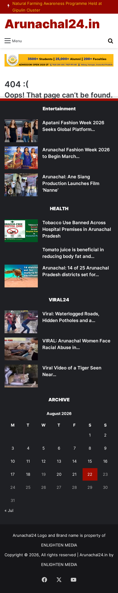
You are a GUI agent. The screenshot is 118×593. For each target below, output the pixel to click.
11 (28, 461)
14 (74, 461)
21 (74, 474)
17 (13, 474)
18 (28, 474)
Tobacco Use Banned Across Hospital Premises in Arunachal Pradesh (76, 229)
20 (59, 474)
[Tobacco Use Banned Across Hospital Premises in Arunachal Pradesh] (21, 230)
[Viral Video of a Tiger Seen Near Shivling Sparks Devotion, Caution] (21, 376)
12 (43, 461)
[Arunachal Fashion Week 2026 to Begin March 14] (21, 157)
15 (90, 461)
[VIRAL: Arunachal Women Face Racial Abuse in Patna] (21, 349)
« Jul (9, 510)
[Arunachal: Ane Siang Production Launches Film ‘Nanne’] (21, 184)
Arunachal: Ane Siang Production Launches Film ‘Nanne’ (70, 183)
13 (59, 461)
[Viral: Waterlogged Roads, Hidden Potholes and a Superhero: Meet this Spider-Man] (21, 321)
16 (105, 461)
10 (13, 461)
